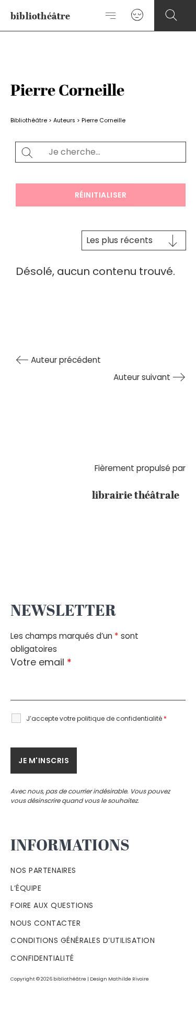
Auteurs (64, 120)
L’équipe (25, 888)
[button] (171, 15)
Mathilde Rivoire (128, 978)
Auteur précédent (65, 359)
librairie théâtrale (139, 496)
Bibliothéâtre (28, 120)
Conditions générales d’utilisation (82, 940)
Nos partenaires (43, 870)
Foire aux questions (52, 905)
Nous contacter (45, 923)
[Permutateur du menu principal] (111, 16)
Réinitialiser (101, 195)
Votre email (41, 662)
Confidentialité (42, 958)
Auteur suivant (142, 377)
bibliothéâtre (40, 16)
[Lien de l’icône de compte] (137, 15)
